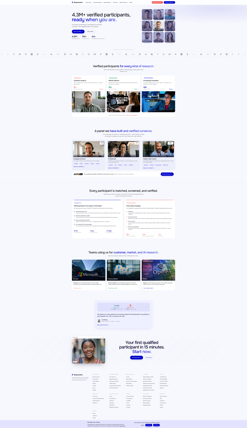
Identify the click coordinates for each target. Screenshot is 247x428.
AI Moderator (112, 405)
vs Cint (127, 402)
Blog (161, 398)
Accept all (156, 425)
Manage (142, 425)
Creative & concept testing (131, 381)
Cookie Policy (122, 426)
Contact (94, 417)
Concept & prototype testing (115, 385)
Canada (94, 383)
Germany (94, 385)
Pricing (130, 2)
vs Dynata (128, 405)
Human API (111, 400)
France (94, 387)
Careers (161, 407)
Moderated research (113, 379)
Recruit (110, 396)
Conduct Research (169, 2)
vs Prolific (128, 407)
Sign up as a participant (78, 166)
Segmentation (129, 383)
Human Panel (88, 2)
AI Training (115, 2)
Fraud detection (112, 398)
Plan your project (163, 396)
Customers (95, 415)
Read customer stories (102, 324)
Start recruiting (77, 31)
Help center (162, 400)
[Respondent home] (77, 2)
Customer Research (97, 2)
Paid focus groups (146, 400)
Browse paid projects (147, 398)
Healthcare (95, 402)
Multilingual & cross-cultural (148, 390)
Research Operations (164, 385)
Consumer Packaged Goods (98, 398)
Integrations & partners (113, 407)
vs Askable (128, 400)
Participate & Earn (157, 2)
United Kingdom (96, 381)
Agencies (162, 387)
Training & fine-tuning (147, 387)
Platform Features (123, 2)
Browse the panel (166, 174)
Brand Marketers (163, 383)
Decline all (149, 425)
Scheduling (111, 402)
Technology (95, 396)
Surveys (127, 376)
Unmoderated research (114, 381)
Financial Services (96, 400)
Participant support (147, 405)
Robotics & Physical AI (147, 381)
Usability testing (112, 383)
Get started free (136, 357)
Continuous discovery (113, 387)
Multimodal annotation (147, 385)
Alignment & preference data (149, 383)
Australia (94, 390)
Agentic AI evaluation (147, 379)
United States (95, 379)
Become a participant (147, 396)
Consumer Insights (163, 381)
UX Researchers (163, 376)
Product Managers (163, 379)
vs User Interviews (130, 396)
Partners (161, 405)
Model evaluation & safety (148, 376)
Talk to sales (90, 31)
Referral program (146, 402)
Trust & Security (163, 402)
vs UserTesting (129, 398)
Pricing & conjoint (129, 385)
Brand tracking (129, 379)
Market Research (107, 2)
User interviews (112, 376)
